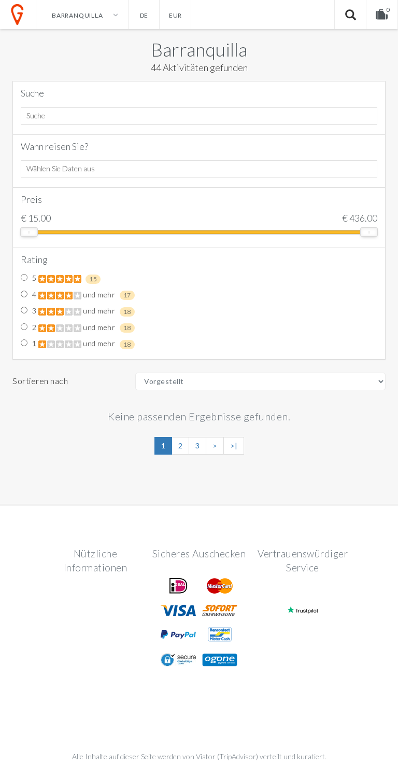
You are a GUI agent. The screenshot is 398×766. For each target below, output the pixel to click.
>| (233, 445)
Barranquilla (199, 49)
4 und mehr (80, 294)
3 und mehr (80, 311)
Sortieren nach (40, 381)
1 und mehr (80, 343)
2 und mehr (80, 327)
